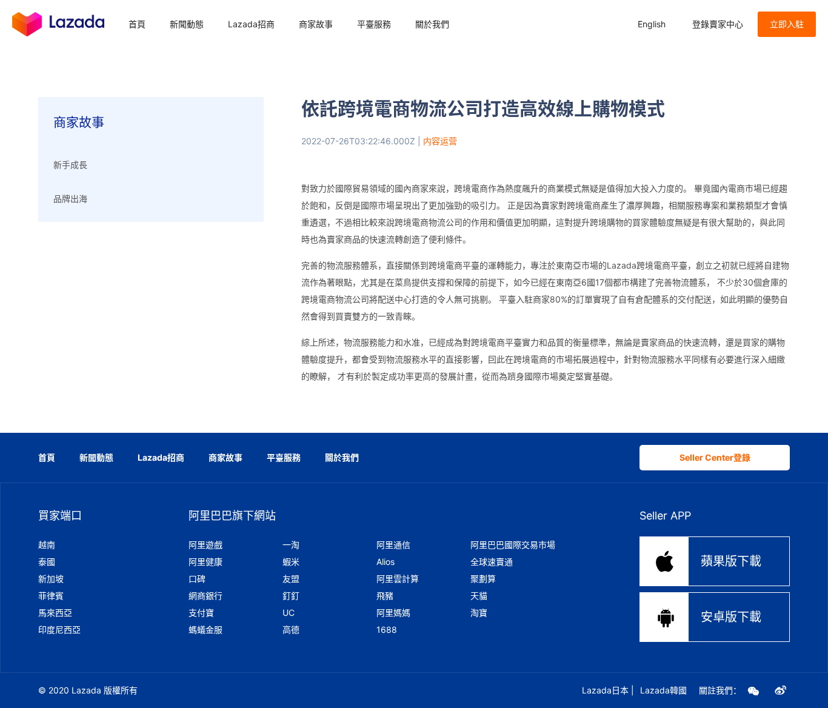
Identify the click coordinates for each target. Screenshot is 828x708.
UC (288, 612)
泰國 (46, 561)
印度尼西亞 (59, 629)
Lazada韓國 (663, 690)
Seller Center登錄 (714, 457)
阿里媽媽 (393, 612)
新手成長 (70, 164)
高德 (290, 629)
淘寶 (478, 612)
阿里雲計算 (397, 578)
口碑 (197, 578)
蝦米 (290, 561)
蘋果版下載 (708, 561)
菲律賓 (51, 595)
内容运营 (440, 141)
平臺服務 (374, 24)
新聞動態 (187, 24)
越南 (46, 544)
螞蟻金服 (205, 629)
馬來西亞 (55, 612)
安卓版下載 (708, 616)
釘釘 (290, 595)
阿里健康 (205, 561)
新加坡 (51, 578)
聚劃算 (483, 578)
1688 (386, 629)
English (652, 24)
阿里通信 (393, 544)
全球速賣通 (491, 561)
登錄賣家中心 (717, 24)
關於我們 (432, 24)
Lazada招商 (251, 24)
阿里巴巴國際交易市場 (512, 544)
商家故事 (316, 24)
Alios (385, 561)
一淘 (290, 544)
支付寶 (201, 612)
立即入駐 (787, 24)
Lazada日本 (605, 690)
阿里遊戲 (205, 544)
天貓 (478, 595)
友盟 (290, 578)
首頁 (137, 24)
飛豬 (384, 595)
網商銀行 (205, 595)
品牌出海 (70, 198)
